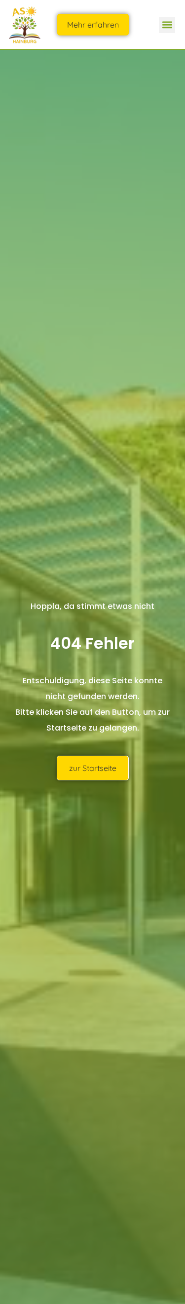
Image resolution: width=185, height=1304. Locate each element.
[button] (167, 25)
